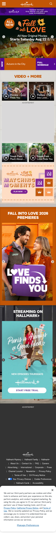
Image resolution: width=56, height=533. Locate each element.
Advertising (12, 468)
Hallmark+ (45, 460)
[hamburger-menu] (4, 4)
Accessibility (38, 483)
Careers (45, 464)
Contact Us (27, 464)
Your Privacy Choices (22, 479)
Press (49, 468)
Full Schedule (43, 64)
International (26, 468)
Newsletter (31, 471)
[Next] (52, 36)
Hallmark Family (31, 460)
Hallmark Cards (22, 483)
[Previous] (3, 36)
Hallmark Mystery (13, 460)
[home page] (27, 3)
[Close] (52, 490)
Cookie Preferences (42, 479)
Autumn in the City (15, 64)
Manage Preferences (28, 525)
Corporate (39, 468)
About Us (14, 464)
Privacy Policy (45, 471)
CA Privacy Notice (37, 475)
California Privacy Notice (27, 508)
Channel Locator (16, 471)
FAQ (37, 464)
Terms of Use (20, 475)
